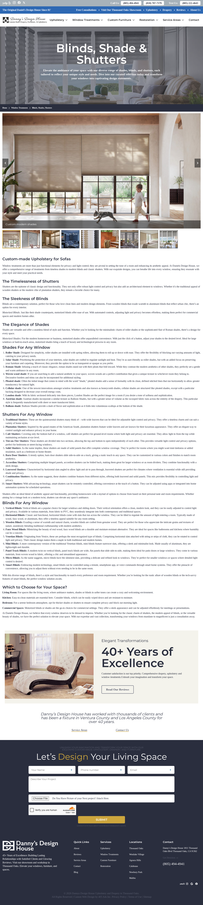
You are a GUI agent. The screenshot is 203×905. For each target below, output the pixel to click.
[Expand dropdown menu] (66, 20)
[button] (5, 163)
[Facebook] (196, 883)
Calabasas (133, 866)
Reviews (181, 10)
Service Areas (174, 17)
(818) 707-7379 (154, 3)
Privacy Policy (119, 896)
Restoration (149, 17)
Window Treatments (88, 17)
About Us (195, 10)
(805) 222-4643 (190, 3)
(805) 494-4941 (131, 3)
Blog (76, 872)
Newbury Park (135, 872)
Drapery (167, 10)
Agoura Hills (135, 860)
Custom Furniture (122, 17)
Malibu (132, 878)
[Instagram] (187, 883)
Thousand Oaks (136, 848)
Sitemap (147, 896)
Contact (194, 19)
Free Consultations (86, 10)
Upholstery (152, 10)
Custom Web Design (84, 896)
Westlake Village (136, 854)
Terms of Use (135, 896)
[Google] (191, 883)
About (76, 848)
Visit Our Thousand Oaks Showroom (121, 10)
